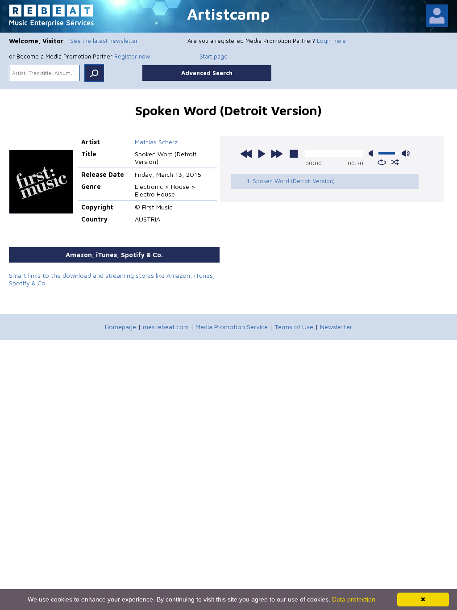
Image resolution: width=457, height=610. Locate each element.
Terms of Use (293, 326)
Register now (132, 56)
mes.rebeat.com (166, 326)
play (261, 154)
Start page (213, 56)
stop (293, 153)
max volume (406, 153)
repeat (381, 162)
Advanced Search (207, 72)
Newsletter (336, 326)
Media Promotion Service (231, 326)
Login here (331, 40)
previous (246, 153)
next (276, 153)
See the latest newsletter (104, 40)
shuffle (395, 162)
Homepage (120, 326)
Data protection (353, 599)
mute (373, 153)
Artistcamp (228, 13)
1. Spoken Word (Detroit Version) (291, 180)
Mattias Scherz (156, 142)
